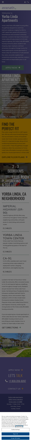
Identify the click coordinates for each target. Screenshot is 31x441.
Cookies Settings (15, 429)
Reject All (15, 433)
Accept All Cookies (15, 438)
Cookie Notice (19, 426)
